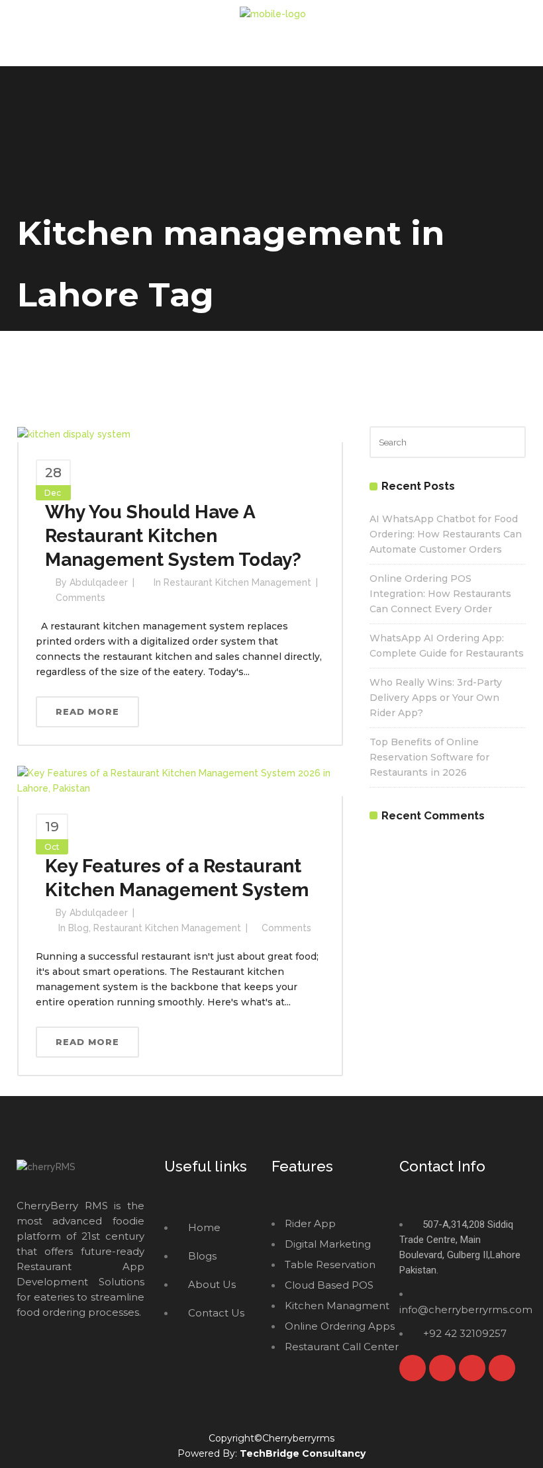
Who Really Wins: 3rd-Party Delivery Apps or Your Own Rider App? (436, 697)
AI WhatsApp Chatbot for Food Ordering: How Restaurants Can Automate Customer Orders (446, 534)
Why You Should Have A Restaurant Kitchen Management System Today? (173, 536)
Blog (78, 928)
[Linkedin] (502, 1368)
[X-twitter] (442, 1368)
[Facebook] (412, 1368)
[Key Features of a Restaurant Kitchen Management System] (180, 779)
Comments (80, 597)
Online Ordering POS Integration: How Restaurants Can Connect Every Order (440, 594)
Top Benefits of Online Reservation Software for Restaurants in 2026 (429, 757)
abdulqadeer (99, 582)
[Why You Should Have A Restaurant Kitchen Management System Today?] (73, 433)
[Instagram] (472, 1368)
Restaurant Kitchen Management (237, 582)
